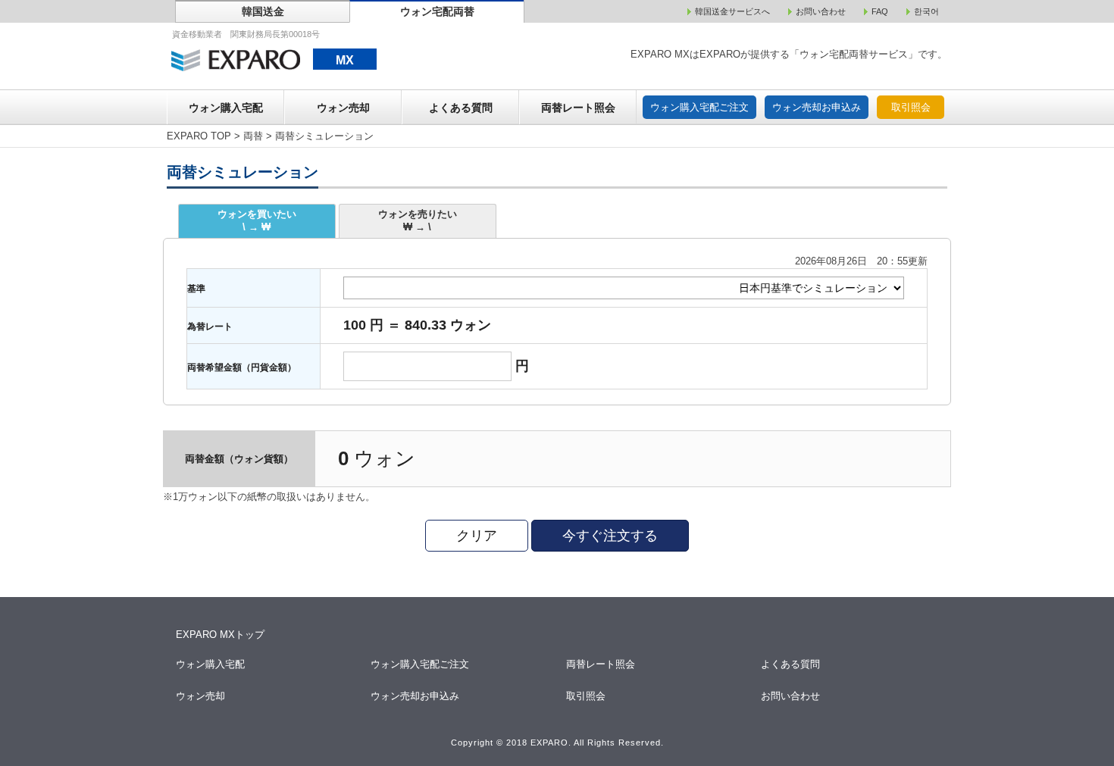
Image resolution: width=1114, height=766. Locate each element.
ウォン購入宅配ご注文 (699, 107)
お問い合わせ (791, 696)
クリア (476, 535)
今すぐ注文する (610, 535)
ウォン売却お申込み (816, 107)
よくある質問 (461, 108)
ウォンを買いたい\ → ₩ (256, 220)
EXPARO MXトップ (220, 634)
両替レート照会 (578, 108)
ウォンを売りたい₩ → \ (417, 220)
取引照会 (911, 107)
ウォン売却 (343, 108)
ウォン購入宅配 (226, 108)
